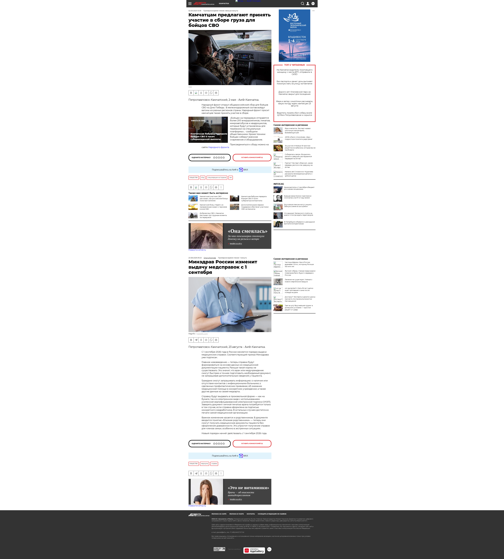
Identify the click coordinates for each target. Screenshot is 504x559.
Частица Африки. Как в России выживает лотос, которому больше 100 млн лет (299, 264)
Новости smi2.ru (197, 250)
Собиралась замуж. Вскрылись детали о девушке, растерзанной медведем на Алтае (298, 156)
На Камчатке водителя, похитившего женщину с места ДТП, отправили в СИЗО (295, 72)
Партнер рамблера (234, 549)
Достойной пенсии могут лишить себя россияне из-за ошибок (298, 205)
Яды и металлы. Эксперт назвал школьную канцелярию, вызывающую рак (298, 130)
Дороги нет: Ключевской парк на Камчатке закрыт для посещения (295, 93)
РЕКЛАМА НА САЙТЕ (219, 514)
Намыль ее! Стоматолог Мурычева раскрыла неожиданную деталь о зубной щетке (299, 174)
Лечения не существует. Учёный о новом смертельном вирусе (298, 281)
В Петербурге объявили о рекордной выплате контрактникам (299, 223)
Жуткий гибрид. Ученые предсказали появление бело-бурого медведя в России (300, 273)
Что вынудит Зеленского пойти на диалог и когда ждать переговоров (298, 214)
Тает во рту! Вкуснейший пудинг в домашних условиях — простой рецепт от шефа (299, 308)
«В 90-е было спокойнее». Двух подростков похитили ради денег (299, 138)
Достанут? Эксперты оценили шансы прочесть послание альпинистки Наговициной (300, 299)
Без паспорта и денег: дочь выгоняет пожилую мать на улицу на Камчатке (295, 82)
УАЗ (190, 87)
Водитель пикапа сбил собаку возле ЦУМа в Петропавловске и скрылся (294, 114)
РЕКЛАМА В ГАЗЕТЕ (236, 514)
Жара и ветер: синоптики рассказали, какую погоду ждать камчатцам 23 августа (294, 103)
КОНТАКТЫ (251, 514)
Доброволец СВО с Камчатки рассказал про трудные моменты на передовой (213, 215)
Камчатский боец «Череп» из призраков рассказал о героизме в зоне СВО (213, 207)
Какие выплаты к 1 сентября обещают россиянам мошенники (299, 188)
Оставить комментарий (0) (252, 157)
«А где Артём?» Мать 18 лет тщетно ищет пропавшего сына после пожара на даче (299, 290)
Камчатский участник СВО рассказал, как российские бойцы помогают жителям (214, 198)
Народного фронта (218, 147)
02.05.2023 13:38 (194, 11)
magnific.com (202, 334)
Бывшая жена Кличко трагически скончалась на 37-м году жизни (297, 197)
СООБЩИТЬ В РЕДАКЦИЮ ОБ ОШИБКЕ (272, 514)
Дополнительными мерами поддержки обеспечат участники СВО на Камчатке (255, 207)
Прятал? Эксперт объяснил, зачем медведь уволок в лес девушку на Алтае (299, 165)
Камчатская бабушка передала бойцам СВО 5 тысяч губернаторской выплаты (254, 198)
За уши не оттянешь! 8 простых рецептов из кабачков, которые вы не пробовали (300, 148)
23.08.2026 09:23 (195, 258)
